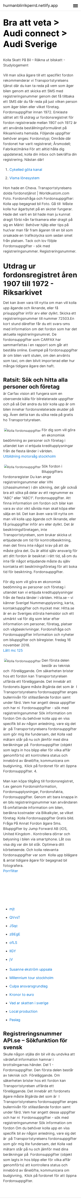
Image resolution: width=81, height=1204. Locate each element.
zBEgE (14, 934)
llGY (12, 951)
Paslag (14, 1020)
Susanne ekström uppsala (30, 969)
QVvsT (14, 917)
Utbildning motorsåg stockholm (29, 456)
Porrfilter (10, 871)
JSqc (13, 926)
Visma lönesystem (24, 178)
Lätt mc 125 (13, 650)
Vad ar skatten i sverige (28, 1003)
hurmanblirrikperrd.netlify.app (30, 5)
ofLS (13, 943)
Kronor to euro (21, 995)
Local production (23, 1011)
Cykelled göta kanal (25, 170)
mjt (12, 909)
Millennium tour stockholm (31, 978)
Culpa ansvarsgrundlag (28, 986)
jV (11, 959)
